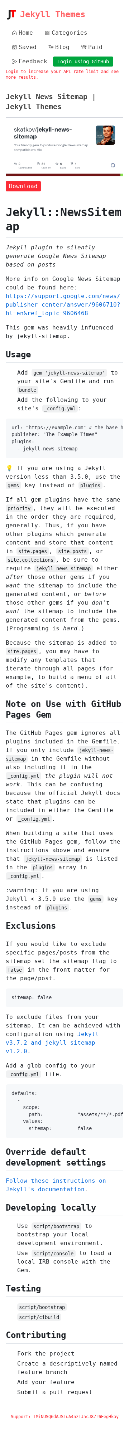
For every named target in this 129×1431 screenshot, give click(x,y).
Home (26, 32)
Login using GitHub (83, 61)
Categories (69, 32)
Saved (28, 47)
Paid (95, 47)
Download (23, 186)
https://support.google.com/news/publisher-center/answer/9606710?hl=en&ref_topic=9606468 (63, 305)
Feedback (33, 61)
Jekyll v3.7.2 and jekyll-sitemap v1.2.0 (52, 1043)
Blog (62, 47)
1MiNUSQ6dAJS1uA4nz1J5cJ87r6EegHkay (76, 1416)
